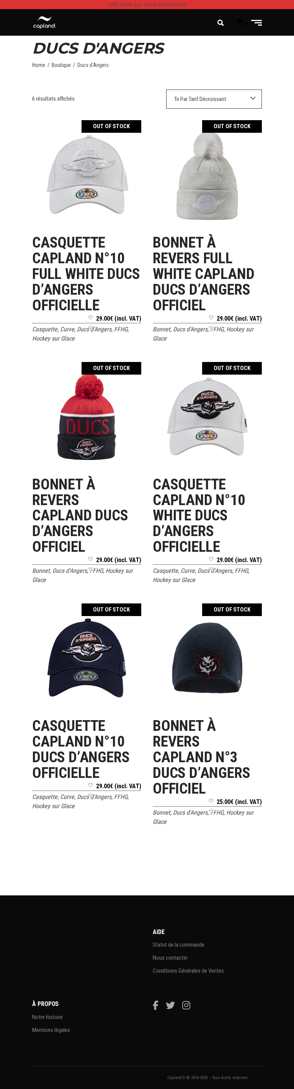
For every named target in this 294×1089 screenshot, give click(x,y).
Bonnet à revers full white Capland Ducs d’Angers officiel (203, 274)
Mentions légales (51, 1030)
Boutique (61, 65)
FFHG (120, 329)
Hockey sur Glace (53, 338)
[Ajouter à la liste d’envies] (90, 325)
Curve (67, 329)
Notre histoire (47, 1017)
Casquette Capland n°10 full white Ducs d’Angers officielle (86, 274)
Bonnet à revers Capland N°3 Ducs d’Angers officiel (201, 757)
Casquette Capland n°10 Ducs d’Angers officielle (80, 749)
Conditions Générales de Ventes (188, 970)
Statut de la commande (178, 944)
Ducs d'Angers (94, 329)
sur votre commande (147, 5)
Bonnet (161, 329)
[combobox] (214, 99)
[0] (240, 22)
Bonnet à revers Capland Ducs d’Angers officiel (80, 516)
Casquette (44, 329)
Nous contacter (170, 957)
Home (38, 65)
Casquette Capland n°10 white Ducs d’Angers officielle (199, 516)
